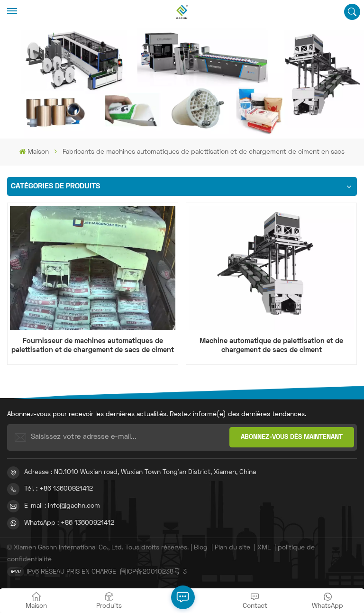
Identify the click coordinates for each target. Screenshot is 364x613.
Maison (37, 152)
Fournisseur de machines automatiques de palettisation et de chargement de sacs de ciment (92, 345)
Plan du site (232, 548)
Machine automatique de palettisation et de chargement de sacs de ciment (271, 345)
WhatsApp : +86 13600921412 (69, 523)
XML (264, 548)
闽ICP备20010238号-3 (153, 572)
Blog (201, 548)
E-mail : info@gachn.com (62, 506)
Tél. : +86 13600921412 (58, 489)
